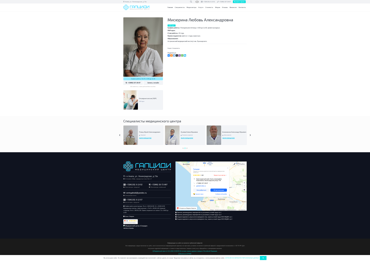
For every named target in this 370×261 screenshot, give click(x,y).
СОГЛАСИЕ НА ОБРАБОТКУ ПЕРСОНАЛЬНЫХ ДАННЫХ (242, 258)
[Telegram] (174, 55)
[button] (183, 148)
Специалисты (176, 48)
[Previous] (120, 135)
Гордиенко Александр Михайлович (230, 132)
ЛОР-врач (141, 101)
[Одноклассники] (171, 55)
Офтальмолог (186, 135)
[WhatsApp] (182, 55)
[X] (177, 55)
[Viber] (179, 55)
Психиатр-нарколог (146, 135)
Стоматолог (227, 136)
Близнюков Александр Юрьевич (193, 132)
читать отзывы (128, 228)
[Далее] (250, 135)
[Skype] (185, 55)
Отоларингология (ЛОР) (147, 98)
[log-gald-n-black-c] (136, 7)
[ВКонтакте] (169, 55)
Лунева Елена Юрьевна (147, 132)
